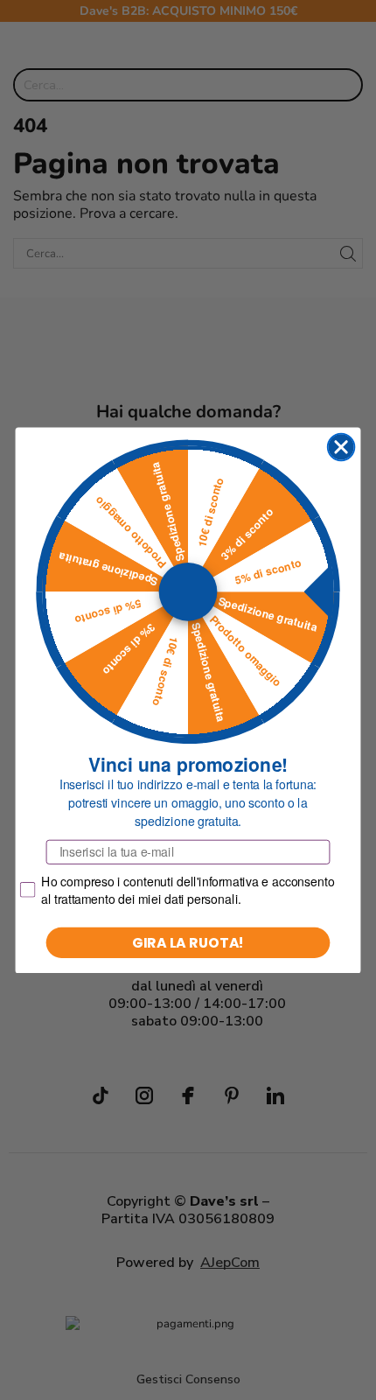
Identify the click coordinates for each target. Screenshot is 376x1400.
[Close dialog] (341, 446)
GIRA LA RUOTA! (188, 941)
